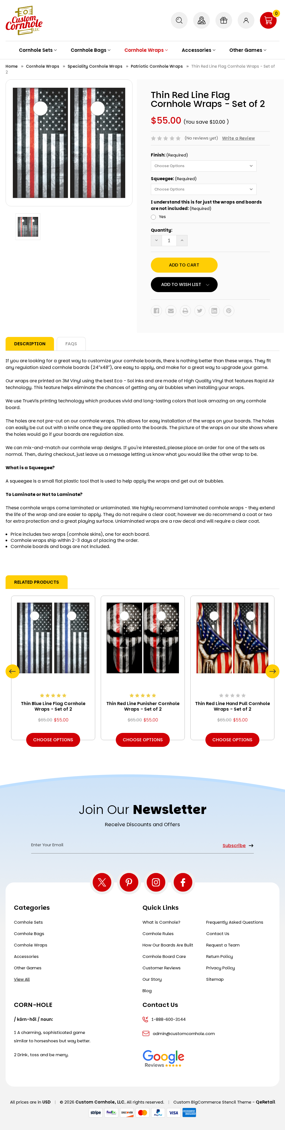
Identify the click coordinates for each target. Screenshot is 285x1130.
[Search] (179, 20)
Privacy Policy (220, 968)
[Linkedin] (214, 310)
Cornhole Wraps (144, 50)
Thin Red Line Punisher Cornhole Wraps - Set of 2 (143, 706)
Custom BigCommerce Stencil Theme (212, 1102)
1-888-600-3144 (168, 1019)
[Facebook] (156, 310)
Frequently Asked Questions (234, 922)
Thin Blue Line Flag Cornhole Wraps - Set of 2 (53, 706)
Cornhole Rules (158, 933)
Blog (147, 991)
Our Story (152, 979)
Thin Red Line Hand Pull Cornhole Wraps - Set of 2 (232, 706)
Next (272, 671)
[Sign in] (246, 20)
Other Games (245, 50)
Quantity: (161, 230)
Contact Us (217, 933)
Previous (12, 671)
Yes (162, 216)
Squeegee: (174, 179)
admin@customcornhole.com (184, 1033)
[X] (102, 882)
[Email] (170, 310)
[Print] (185, 310)
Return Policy (219, 956)
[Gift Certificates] (223, 20)
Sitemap (215, 979)
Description (29, 344)
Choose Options (53, 740)
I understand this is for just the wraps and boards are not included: (206, 205)
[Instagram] (156, 882)
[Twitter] (199, 310)
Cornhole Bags (88, 50)
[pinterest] (129, 882)
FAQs (71, 344)
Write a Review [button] (238, 138)
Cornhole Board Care (164, 956)
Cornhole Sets (36, 50)
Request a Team (223, 945)
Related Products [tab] (36, 582)
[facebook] (183, 882)
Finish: (169, 155)
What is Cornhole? (161, 922)
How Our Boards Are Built (167, 945)
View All (22, 979)
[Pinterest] (228, 310)
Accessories (196, 50)
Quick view (53, 638)
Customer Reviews (161, 968)
